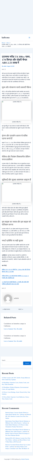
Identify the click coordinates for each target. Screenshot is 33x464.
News (15, 329)
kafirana (6, 37)
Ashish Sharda (25, 459)
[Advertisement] (16, 17)
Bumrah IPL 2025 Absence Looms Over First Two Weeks (18, 416)
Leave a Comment (8, 329)
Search (3, 360)
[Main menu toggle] (29, 37)
